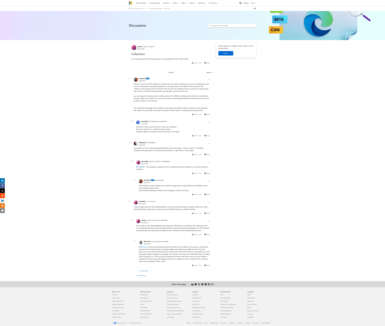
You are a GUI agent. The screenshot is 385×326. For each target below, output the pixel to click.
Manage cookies (214, 323)
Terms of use (223, 323)
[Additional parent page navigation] (146, 8)
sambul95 (142, 201)
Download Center (144, 298)
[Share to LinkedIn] (192, 284)
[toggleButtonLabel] (254, 8)
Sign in (225, 53)
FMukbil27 (142, 143)
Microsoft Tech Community (226, 307)
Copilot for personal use (118, 307)
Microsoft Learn (224, 301)
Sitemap (189, 323)
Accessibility (250, 314)
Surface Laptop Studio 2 (118, 301)
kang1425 (144, 121)
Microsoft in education (172, 294)
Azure (221, 294)
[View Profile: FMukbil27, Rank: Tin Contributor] (136, 144)
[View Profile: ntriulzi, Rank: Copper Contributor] (133, 47)
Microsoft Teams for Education (174, 301)
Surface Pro (115, 294)
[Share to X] (199, 284)
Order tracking (143, 307)
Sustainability (250, 317)
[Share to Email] (212, 284)
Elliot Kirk (147, 241)
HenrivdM (144, 161)
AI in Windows (115, 310)
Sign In (253, 3)
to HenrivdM (159, 180)
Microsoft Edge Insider (156, 8)
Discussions (167, 8)
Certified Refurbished (145, 310)
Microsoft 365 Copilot (197, 314)
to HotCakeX (162, 121)
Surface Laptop (116, 298)
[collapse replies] (129, 78)
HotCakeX (142, 78)
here (152, 256)
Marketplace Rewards (225, 314)
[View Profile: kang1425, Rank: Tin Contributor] (138, 122)
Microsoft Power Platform (198, 307)
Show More (144, 271)
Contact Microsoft (197, 323)
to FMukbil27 (165, 161)
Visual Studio (223, 317)
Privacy (206, 323)
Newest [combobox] (209, 72)
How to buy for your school (173, 307)
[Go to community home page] (130, 3)
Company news (250, 301)
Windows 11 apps (116, 317)
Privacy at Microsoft (252, 304)
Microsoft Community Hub (136, 8)
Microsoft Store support (146, 301)
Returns (142, 304)
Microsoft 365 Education (173, 304)
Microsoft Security (196, 298)
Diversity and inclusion (252, 310)
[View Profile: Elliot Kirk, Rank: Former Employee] (141, 242)
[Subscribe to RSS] (209, 284)
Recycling (247, 323)
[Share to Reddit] (202, 284)
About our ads (255, 323)
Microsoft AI (195, 294)
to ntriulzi (165, 241)
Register (246, 3)
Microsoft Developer (225, 298)
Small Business (196, 317)
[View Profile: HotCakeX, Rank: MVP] (136, 80)
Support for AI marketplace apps (228, 304)
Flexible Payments (144, 317)
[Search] (240, 3)
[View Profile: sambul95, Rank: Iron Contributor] (136, 203)
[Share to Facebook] (196, 284)
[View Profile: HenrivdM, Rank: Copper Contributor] (138, 162)
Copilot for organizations (118, 304)
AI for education (171, 317)
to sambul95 (163, 220)
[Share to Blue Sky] (206, 284)
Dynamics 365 (195, 301)
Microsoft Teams (196, 310)
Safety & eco (240, 323)
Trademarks (231, 323)
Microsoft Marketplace (226, 310)
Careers (249, 294)
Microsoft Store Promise (146, 314)
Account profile (144, 294)
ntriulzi (139, 46)
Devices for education (172, 298)
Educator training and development (175, 310)
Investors (249, 307)
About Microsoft (251, 298)
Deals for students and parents (174, 314)
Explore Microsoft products (118, 314)
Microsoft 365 (195, 304)
